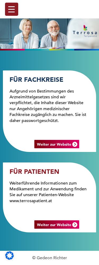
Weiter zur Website (54, 144)
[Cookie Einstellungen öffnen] (9, 258)
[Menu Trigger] (11, 9)
